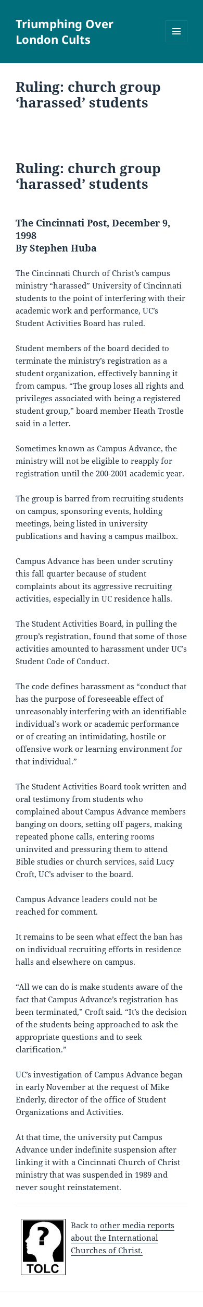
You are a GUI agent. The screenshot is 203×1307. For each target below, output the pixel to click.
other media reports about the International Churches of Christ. (122, 1237)
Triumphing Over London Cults (64, 31)
